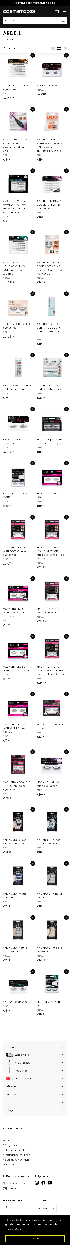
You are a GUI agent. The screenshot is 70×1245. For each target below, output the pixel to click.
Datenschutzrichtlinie (15, 1150)
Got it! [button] (35, 1238)
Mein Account (11, 1164)
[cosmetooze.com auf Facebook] (43, 1183)
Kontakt (7, 1140)
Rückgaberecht (12, 1145)
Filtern (13, 48)
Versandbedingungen (16, 1159)
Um (5, 1135)
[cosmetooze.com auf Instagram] (37, 1183)
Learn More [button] (14, 1229)
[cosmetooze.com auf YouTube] (50, 1183)
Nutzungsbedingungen (16, 1154)
